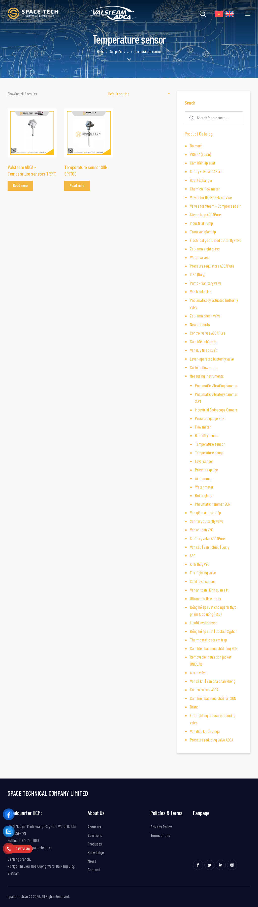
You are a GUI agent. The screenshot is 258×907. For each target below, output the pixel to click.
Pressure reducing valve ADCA (211, 739)
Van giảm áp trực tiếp (205, 512)
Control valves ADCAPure (207, 332)
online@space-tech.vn (35, 847)
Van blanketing (200, 291)
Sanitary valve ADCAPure (207, 538)
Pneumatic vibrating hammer (216, 385)
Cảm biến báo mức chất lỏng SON (213, 648)
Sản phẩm (115, 51)
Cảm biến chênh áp (203, 341)
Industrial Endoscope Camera (216, 409)
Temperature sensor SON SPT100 (85, 170)
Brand (194, 706)
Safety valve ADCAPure (206, 171)
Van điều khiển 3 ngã (205, 731)
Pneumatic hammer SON (212, 503)
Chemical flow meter (205, 188)
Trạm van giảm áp (203, 231)
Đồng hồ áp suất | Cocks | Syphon (213, 631)
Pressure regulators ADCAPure (212, 265)
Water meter (204, 486)
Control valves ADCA (204, 689)
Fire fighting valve (203, 572)
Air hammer (203, 478)
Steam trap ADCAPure (205, 214)
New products (200, 324)
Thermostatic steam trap (208, 639)
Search (191, 117)
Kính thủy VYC (199, 564)
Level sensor (204, 461)
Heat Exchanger (201, 180)
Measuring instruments (207, 375)
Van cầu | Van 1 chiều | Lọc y (209, 546)
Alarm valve (198, 672)
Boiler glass (203, 495)
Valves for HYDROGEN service (211, 197)
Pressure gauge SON (209, 418)
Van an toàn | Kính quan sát (209, 589)
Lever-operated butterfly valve (212, 358)
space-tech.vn (18, 896)
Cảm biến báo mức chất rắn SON (213, 698)
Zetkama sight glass (205, 248)
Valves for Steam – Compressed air (215, 205)
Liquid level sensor (203, 622)
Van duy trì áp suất (203, 349)
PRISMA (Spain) (200, 154)
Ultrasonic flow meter (205, 598)
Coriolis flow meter (204, 367)
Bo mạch (196, 145)
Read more (20, 185)
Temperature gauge (209, 452)
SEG (193, 555)
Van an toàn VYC (201, 529)
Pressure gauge (206, 469)
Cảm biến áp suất (202, 162)
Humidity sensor (207, 435)
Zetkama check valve (205, 315)
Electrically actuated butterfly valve (215, 240)
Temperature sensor (210, 443)
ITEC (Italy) (197, 274)
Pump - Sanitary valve (205, 282)
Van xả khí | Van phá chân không (212, 681)
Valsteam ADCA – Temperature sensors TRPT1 (32, 170)
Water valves (199, 257)
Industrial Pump (201, 222)
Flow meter (203, 426)
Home (101, 51)
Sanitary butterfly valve (206, 521)
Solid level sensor (202, 581)
